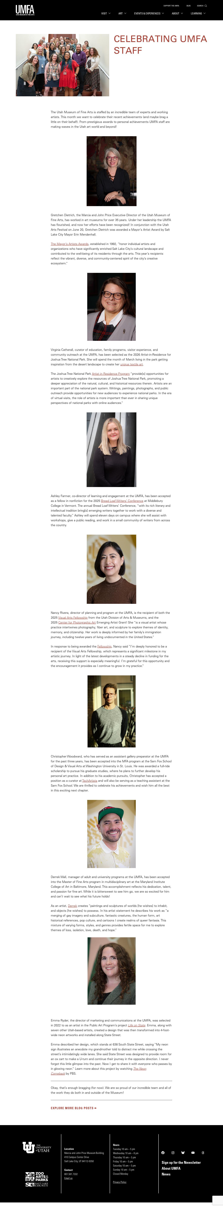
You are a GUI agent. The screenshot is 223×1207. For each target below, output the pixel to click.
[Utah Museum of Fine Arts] (25, 10)
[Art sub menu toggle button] (126, 13)
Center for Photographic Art (77, 622)
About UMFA (171, 1169)
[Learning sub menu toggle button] (205, 13)
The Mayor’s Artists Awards (69, 244)
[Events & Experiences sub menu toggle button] (163, 13)
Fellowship (104, 646)
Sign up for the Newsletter (181, 1163)
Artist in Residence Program (111, 374)
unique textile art (131, 364)
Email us (68, 1178)
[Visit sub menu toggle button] (110, 13)
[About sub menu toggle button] (182, 13)
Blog (189, 6)
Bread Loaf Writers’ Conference (122, 501)
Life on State (136, 1025)
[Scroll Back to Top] (220, 1204)
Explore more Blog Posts (72, 1108)
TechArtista (89, 780)
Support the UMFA (171, 6)
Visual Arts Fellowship (73, 617)
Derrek (72, 906)
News (166, 1174)
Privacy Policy (119, 1182)
